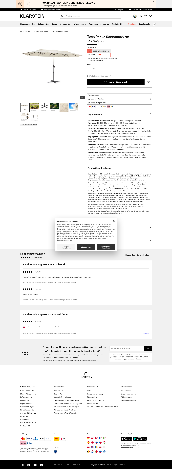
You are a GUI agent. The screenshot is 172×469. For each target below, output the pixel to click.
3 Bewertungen (91, 47)
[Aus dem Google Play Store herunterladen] (140, 439)
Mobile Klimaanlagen (28, 394)
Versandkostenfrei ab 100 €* (53, 9)
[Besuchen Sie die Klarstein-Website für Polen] (88, 447)
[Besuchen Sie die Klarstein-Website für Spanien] (88, 442)
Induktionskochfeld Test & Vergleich (67, 407)
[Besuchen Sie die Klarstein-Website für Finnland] (104, 447)
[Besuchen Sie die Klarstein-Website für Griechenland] (104, 452)
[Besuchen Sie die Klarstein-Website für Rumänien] (96, 447)
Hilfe (89, 391)
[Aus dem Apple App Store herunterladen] (126, 439)
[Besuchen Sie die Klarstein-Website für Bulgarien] (100, 447)
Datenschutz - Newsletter (134, 359)
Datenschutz (57, 465)
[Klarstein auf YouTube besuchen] (35, 465)
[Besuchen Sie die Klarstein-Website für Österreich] (92, 438)
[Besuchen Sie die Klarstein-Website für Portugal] (96, 451)
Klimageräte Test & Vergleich (65, 410)
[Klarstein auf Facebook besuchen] (29, 465)
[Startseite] (22, 31)
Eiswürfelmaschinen (27, 410)
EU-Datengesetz (127, 397)
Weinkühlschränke (27, 391)
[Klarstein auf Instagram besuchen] (22, 465)
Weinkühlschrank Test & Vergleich (66, 400)
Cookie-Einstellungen (128, 400)
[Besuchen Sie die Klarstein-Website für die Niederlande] (92, 451)
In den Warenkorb (118, 82)
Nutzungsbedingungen (127, 447)
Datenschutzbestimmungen (130, 445)
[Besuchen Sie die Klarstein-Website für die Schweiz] (96, 438)
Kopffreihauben (26, 403)
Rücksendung (92, 397)
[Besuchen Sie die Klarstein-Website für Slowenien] (100, 451)
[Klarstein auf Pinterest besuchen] (41, 465)
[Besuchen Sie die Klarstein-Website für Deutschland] (88, 438)
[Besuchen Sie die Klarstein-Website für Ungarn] (104, 442)
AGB (67, 465)
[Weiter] (154, 24)
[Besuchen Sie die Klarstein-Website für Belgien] (88, 451)
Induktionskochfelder (28, 423)
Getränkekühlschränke (28, 413)
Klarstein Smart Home (62, 397)
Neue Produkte (144, 24)
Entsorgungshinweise (129, 394)
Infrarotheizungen (27, 407)
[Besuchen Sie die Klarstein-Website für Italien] (104, 438)
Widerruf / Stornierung (95, 400)
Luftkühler (24, 416)
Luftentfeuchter (26, 397)
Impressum (76, 465)
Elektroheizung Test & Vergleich (65, 413)
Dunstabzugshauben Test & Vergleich (68, 403)
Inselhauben (24, 400)
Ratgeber (121, 9)
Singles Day (58, 394)
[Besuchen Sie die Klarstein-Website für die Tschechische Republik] (100, 442)
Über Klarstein (126, 391)
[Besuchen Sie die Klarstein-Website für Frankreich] (100, 438)
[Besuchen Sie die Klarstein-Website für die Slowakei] (96, 442)
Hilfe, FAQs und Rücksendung (142, 9)
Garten (27, 31)
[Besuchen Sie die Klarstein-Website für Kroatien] (92, 447)
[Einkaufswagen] (150, 16)
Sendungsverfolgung (95, 394)
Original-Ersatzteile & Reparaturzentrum (102, 407)
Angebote (132, 24)
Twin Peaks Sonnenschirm (60, 31)
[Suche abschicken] (62, 16)
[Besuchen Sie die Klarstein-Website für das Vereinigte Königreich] (92, 442)
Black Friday (58, 391)
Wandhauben (25, 419)
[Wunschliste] (145, 16)
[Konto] (141, 16)
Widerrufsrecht (93, 403)
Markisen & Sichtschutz (41, 31)
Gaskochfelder (25, 426)
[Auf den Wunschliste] (148, 82)
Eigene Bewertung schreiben (137, 255)
